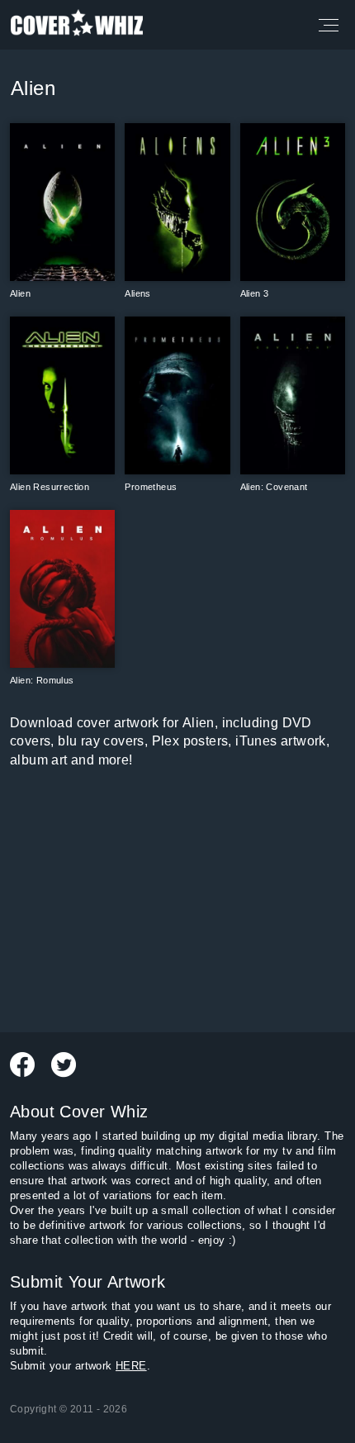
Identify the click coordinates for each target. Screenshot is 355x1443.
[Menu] (327, 25)
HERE (131, 1366)
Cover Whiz (77, 25)
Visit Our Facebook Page (22, 1064)
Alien (33, 88)
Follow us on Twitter (63, 1064)
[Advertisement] (177, 897)
